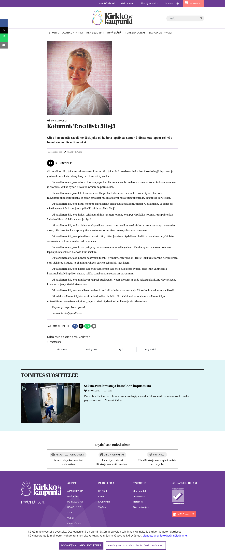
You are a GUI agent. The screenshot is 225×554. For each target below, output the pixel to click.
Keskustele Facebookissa (70, 454)
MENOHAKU (195, 3)
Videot (70, 517)
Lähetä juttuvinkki (149, 3)
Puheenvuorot (75, 501)
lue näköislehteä (183, 483)
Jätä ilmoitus (128, 3)
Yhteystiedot (139, 490)
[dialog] (112, 540)
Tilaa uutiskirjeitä (141, 507)
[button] (75, 326)
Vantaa (102, 507)
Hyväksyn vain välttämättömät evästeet (136, 545)
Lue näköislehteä (107, 3)
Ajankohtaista (75, 490)
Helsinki (102, 490)
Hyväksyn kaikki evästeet (81, 545)
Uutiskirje (158, 454)
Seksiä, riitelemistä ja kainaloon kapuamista (117, 386)
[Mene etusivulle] (41, 488)
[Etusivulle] (112, 17)
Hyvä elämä (73, 496)
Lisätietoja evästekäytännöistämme (165, 535)
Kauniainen (104, 501)
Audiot (71, 512)
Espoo (101, 496)
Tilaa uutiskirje (171, 3)
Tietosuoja (138, 501)
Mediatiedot (139, 496)
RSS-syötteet (74, 523)
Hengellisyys (74, 507)
